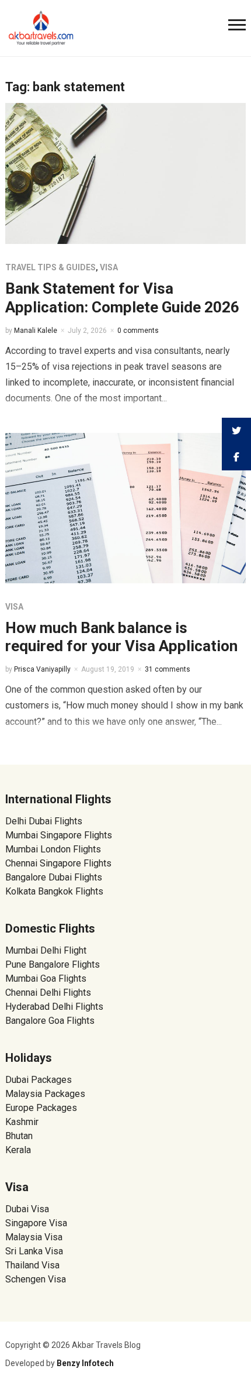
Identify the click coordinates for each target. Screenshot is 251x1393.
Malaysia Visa (33, 1237)
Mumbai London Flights (53, 849)
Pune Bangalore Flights (52, 964)
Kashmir (22, 1121)
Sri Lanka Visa (35, 1251)
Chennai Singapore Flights (58, 863)
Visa (109, 267)
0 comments (138, 330)
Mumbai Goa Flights (45, 978)
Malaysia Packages (45, 1093)
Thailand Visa (32, 1265)
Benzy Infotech (85, 1363)
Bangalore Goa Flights (50, 1020)
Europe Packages (41, 1107)
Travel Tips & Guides (50, 267)
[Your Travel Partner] (41, 27)
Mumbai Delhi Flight (45, 950)
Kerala (18, 1149)
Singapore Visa (36, 1223)
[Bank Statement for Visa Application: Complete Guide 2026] (125, 172)
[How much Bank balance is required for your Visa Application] (125, 507)
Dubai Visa (27, 1209)
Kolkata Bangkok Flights (54, 891)
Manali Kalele (35, 330)
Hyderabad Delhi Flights (54, 1006)
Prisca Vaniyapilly (42, 669)
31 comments (167, 669)
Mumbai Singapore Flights (58, 835)
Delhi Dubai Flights (43, 821)
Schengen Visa (35, 1279)
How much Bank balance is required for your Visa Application (121, 637)
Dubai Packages (38, 1079)
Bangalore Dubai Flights (53, 877)
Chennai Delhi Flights (48, 992)
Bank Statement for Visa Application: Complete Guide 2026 (122, 297)
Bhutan (19, 1135)
